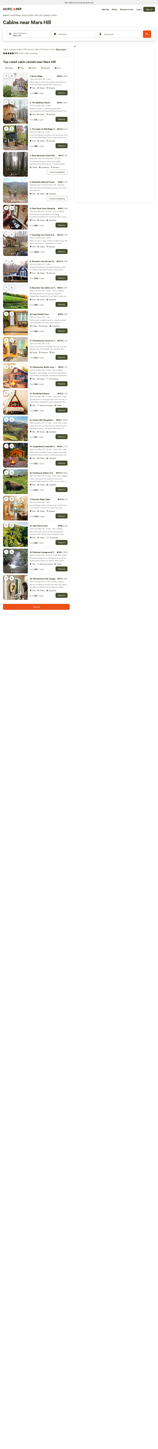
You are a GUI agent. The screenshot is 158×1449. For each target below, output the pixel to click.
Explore (6, 15)
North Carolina (27, 15)
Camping (46, 15)
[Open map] (114, 124)
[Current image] (12, 95)
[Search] (147, 34)
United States (15, 15)
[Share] (12, 76)
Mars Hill (38, 15)
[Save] (6, 76)
